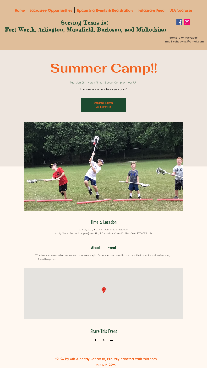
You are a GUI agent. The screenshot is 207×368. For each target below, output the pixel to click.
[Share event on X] (103, 340)
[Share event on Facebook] (95, 340)
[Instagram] (187, 22)
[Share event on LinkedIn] (111, 340)
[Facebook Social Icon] (179, 22)
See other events (103, 106)
